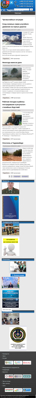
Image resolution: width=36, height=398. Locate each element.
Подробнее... (6, 59)
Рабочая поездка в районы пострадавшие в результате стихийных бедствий (13, 104)
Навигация (18, 13)
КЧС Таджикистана (12, 10)
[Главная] (5, 8)
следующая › (17, 176)
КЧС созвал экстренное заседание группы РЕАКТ (13, 396)
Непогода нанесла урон (12, 63)
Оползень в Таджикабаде (12, 143)
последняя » (25, 176)
